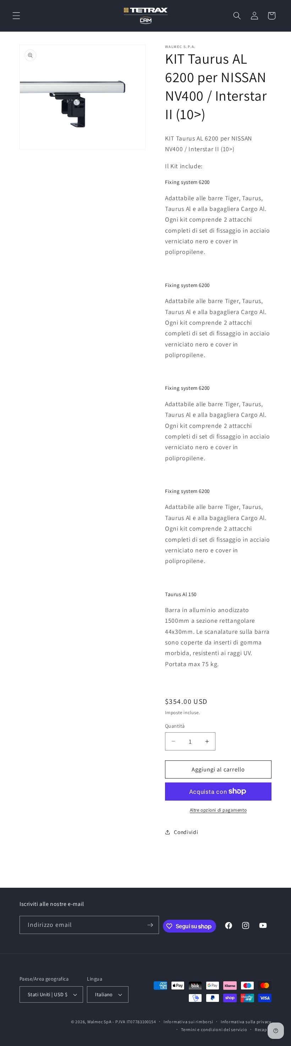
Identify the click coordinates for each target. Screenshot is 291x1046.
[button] (16, 15)
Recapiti (263, 1029)
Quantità (175, 725)
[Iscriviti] (150, 925)
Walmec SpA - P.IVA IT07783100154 (121, 1021)
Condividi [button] (186, 831)
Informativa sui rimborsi (188, 1021)
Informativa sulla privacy (246, 1021)
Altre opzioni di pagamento (218, 810)
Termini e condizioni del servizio (214, 1029)
